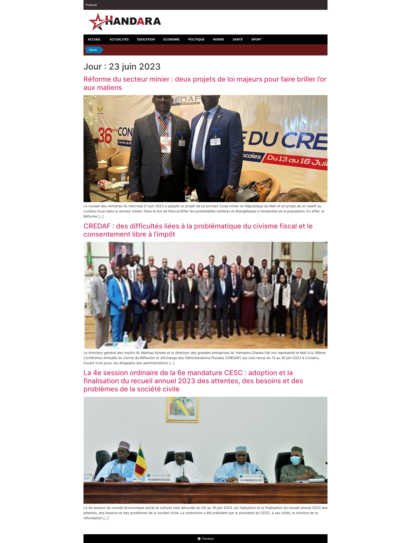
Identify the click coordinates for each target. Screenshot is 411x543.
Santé (238, 39)
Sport (256, 39)
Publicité (91, 5)
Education (146, 39)
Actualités (119, 39)
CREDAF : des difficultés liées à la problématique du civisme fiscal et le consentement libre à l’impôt (198, 230)
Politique (196, 39)
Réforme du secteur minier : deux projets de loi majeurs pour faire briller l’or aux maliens (204, 83)
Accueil (94, 39)
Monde (218, 39)
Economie (171, 39)
